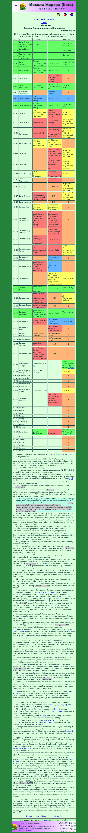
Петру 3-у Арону (56, 711)
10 (72, 479)
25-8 (69, 434)
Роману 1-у (46, 702)
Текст (44, 23)
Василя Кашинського (47, 592)
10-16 (70, 312)
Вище (44, 816)
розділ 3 (71, 368)
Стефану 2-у (49, 720)
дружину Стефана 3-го (22, 748)
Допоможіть (44, 820)
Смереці (29, 830)
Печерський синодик (44, 19)
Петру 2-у (57, 709)
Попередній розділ (33, 816)
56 (14, 481)
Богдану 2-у (70, 731)
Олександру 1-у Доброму (57, 705)
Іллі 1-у (44, 716)
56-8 (64, 314)
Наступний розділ (55, 816)
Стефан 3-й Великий (45, 722)
